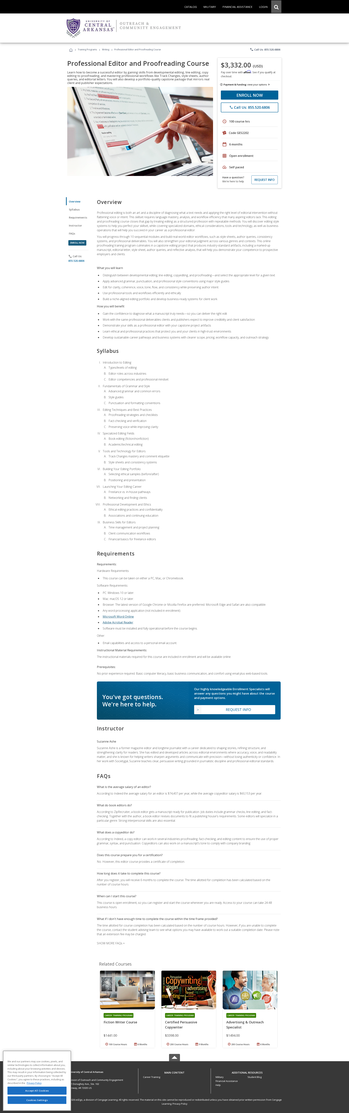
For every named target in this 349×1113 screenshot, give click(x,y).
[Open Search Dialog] (276, 6)
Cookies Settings (37, 1100)
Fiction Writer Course (120, 1022)
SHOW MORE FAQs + (111, 943)
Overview (74, 201)
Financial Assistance (227, 1081)
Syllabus (74, 209)
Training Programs (87, 49)
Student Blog (255, 1077)
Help (218, 1085)
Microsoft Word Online (118, 617)
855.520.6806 (76, 260)
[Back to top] (174, 1072)
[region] (37, 1081)
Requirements (78, 217)
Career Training (151, 1077)
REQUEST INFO (264, 180)
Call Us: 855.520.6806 (265, 49)
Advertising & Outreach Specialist (245, 1024)
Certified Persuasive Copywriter (181, 1024)
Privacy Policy (180, 1103)
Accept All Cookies (37, 1090)
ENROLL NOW (249, 95)
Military (220, 1077)
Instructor (75, 225)
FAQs (72, 233)
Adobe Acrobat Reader (118, 622)
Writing (105, 49)
